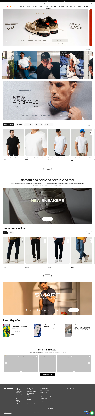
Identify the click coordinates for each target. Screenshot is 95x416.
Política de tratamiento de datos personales (48, 396)
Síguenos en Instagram (47, 374)
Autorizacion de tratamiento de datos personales (49, 400)
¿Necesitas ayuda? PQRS (32, 403)
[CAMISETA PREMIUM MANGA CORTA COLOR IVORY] (36, 142)
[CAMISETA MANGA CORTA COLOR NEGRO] (13, 142)
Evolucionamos (78, 325)
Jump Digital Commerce (7, 413)
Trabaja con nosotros (18, 401)
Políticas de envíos (43, 392)
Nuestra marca (19, 394)
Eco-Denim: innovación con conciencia (50, 325)
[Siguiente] (88, 42)
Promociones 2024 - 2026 (31, 394)
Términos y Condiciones (44, 390)
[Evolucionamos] (68, 330)
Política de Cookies (43, 398)
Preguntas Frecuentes (31, 396)
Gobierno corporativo (18, 397)
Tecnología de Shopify (72, 412)
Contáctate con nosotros (19, 392)
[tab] (8, 124)
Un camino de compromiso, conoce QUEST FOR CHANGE (19, 325)
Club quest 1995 (19, 404)
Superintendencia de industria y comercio (31, 402)
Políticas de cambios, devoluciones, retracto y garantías (49, 395)
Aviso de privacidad (43, 401)
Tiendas (17, 398)
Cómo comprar (30, 397)
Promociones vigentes (31, 391)
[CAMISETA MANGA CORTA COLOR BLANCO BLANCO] (59, 142)
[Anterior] (7, 42)
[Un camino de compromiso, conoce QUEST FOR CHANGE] (6, 330)
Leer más (12, 334)
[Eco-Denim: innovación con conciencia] (37, 330)
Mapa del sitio (19, 403)
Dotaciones (29, 399)
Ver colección (7, 54)
